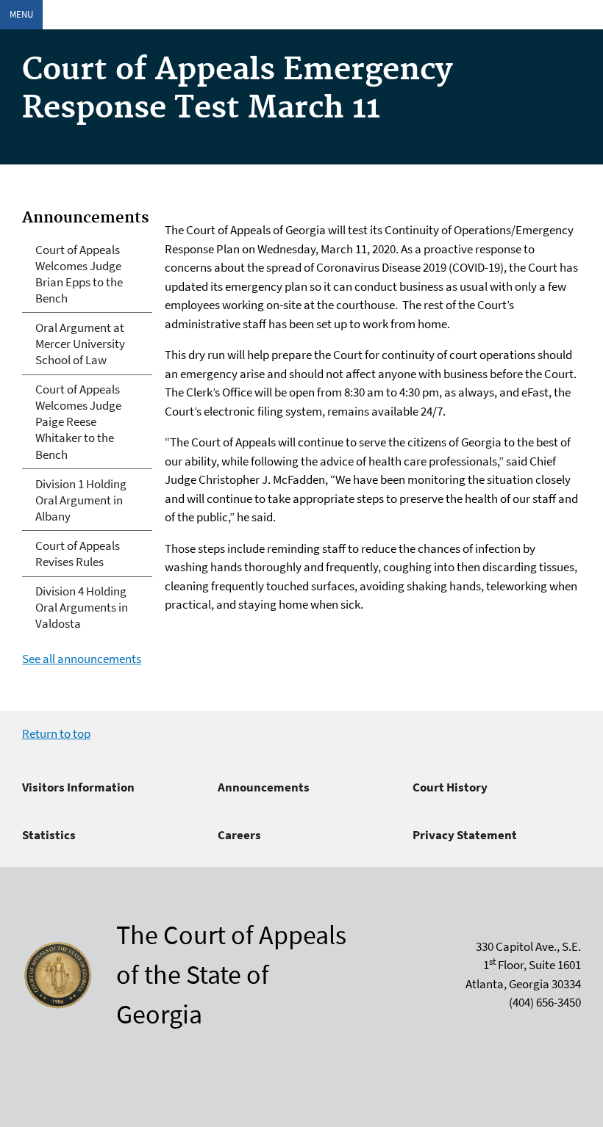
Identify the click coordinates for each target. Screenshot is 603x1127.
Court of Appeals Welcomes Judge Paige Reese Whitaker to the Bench (78, 421)
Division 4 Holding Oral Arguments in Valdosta (81, 607)
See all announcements (81, 659)
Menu (21, 14)
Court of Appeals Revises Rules (77, 553)
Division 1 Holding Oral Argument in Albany (80, 500)
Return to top (56, 733)
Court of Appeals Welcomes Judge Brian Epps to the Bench (79, 274)
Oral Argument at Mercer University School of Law (80, 343)
